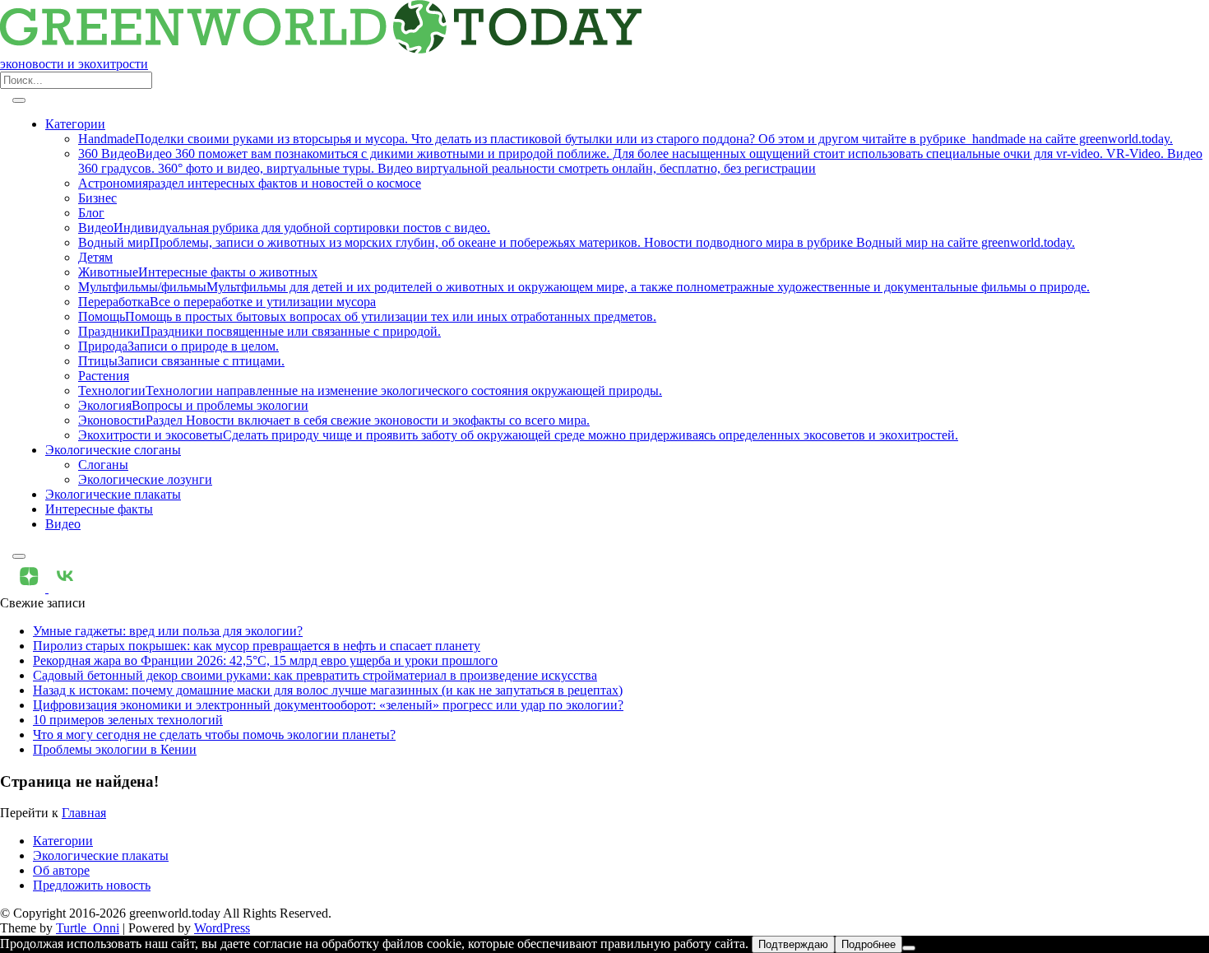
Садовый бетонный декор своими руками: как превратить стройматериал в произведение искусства (315, 675)
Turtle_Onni (87, 928)
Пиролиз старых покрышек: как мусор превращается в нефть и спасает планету (256, 646)
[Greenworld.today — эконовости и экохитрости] (321, 49)
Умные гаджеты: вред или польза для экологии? (168, 631)
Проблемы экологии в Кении (115, 749)
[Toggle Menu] (18, 100)
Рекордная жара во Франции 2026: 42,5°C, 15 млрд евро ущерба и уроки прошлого (265, 660)
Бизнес (97, 198)
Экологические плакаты (113, 494)
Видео (63, 524)
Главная (84, 813)
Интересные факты (99, 509)
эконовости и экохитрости (74, 64)
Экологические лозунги (145, 479)
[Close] (18, 556)
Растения (103, 376)
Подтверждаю (793, 944)
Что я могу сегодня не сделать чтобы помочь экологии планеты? (214, 734)
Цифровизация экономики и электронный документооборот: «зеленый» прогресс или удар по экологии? (328, 705)
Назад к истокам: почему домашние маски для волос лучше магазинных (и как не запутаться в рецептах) (328, 690)
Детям (95, 257)
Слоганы (103, 465)
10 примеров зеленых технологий (128, 720)
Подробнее (868, 944)
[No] (908, 948)
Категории (75, 124)
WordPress (222, 928)
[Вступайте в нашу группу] (30, 588)
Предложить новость (92, 885)
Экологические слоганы (113, 450)
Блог (91, 213)
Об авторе (61, 870)
